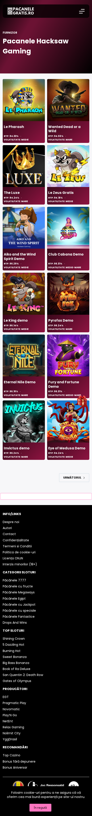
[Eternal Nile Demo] (24, 356)
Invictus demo (16, 448)
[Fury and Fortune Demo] (68, 356)
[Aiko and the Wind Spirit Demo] (24, 228)
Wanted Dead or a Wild (64, 129)
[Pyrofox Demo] (68, 294)
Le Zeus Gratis (61, 192)
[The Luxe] (24, 166)
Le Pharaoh (14, 126)
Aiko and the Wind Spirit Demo (20, 256)
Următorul (72, 477)
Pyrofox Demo (60, 320)
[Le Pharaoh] (24, 100)
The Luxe (12, 192)
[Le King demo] (24, 294)
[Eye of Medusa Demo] (68, 421)
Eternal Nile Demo (20, 382)
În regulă (40, 808)
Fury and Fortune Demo (63, 384)
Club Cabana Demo (66, 254)
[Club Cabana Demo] (68, 228)
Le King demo (16, 320)
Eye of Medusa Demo (66, 448)
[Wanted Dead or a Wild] (68, 100)
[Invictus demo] (24, 421)
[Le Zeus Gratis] (68, 166)
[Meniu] (82, 11)
